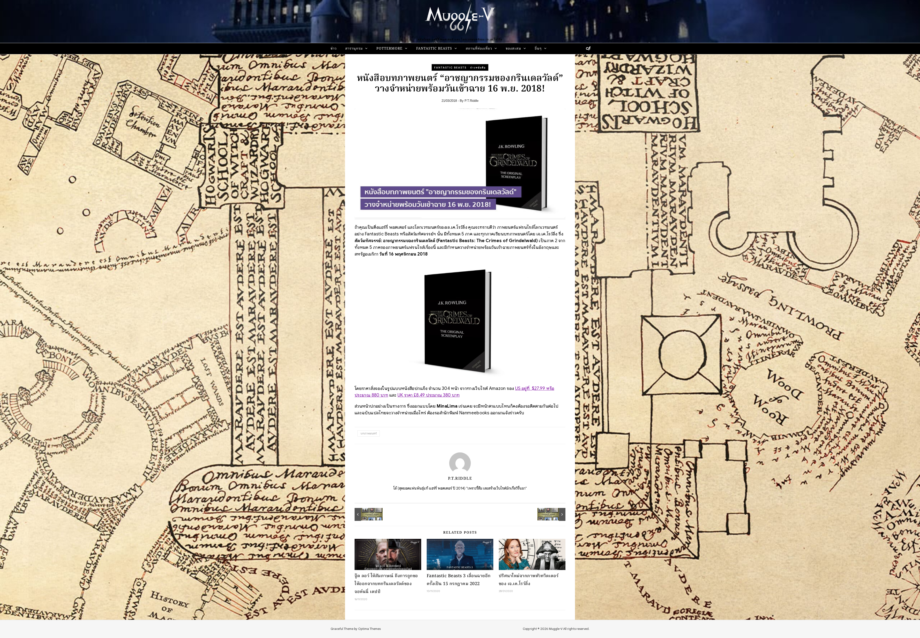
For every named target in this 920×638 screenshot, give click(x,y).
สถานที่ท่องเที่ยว (479, 48)
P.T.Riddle (471, 101)
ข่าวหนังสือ (478, 67)
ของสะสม (513, 48)
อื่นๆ (538, 48)
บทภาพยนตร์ (369, 433)
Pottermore (389, 48)
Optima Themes (369, 629)
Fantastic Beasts (434, 48)
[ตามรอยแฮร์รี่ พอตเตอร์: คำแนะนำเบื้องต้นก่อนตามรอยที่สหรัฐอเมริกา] (554, 514)
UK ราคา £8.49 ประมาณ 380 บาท (428, 395)
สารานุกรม (354, 48)
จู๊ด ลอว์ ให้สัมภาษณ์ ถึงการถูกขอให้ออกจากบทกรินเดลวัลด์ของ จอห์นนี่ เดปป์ (386, 584)
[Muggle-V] (460, 19)
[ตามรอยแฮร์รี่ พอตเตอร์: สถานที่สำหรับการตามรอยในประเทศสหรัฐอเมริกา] (365, 514)
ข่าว (334, 48)
